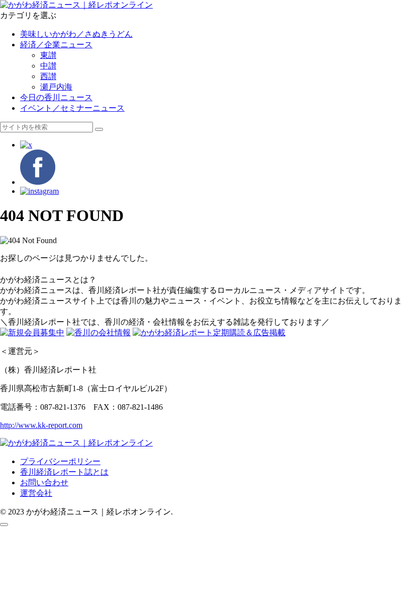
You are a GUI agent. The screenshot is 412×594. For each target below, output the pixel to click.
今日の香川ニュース (56, 97)
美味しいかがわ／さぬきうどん (76, 34)
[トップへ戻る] (4, 524)
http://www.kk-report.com (41, 425)
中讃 (48, 65)
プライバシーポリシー (60, 461)
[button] (99, 129)
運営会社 (36, 493)
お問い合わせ (44, 482)
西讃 (48, 76)
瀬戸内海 (56, 87)
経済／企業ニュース (56, 44)
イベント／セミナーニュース (72, 108)
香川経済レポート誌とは (64, 472)
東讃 (48, 55)
